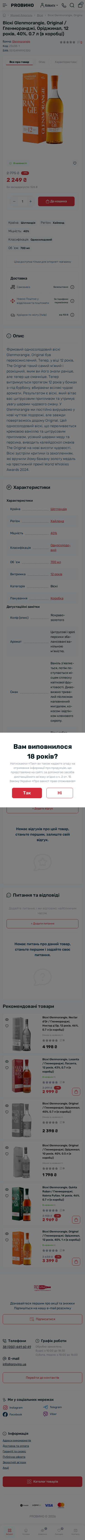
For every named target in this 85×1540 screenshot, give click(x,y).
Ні (60, 793)
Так (27, 793)
